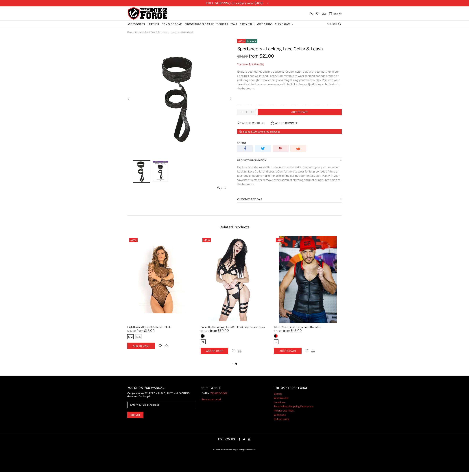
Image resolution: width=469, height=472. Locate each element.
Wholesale (280, 414)
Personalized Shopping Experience (293, 406)
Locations (279, 402)
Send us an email (211, 399)
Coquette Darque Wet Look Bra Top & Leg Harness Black (233, 327)
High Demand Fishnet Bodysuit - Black (149, 327)
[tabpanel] (161, 296)
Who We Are (281, 397)
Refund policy (281, 419)
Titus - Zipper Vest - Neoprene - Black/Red (298, 327)
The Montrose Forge (147, 13)
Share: (241, 142)
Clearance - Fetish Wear (145, 32)
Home (129, 32)
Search (278, 393)
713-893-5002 (218, 393)
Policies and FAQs (284, 410)
